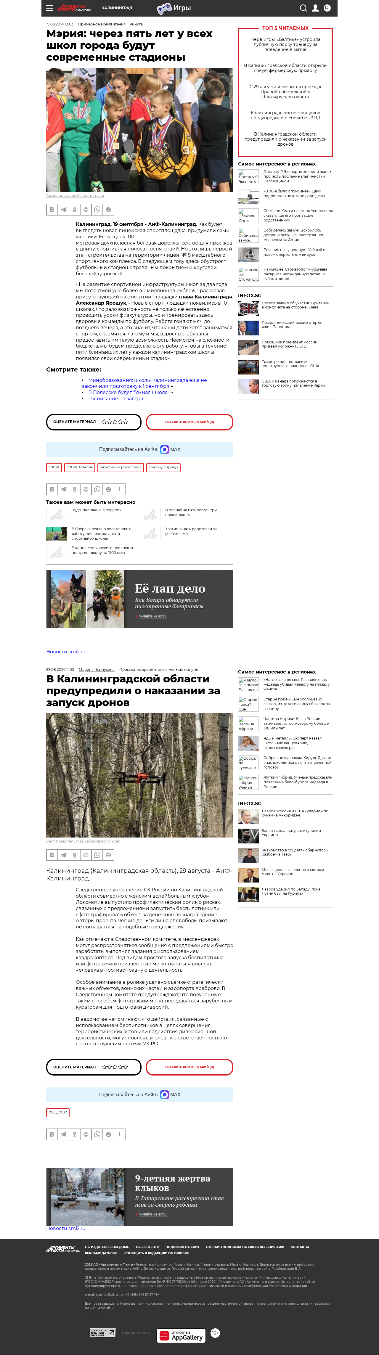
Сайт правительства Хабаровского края (83, 841)
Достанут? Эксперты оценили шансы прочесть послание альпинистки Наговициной (298, 176)
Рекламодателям (101, 1253)
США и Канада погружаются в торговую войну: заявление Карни (293, 383)
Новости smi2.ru (66, 652)
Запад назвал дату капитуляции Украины (291, 833)
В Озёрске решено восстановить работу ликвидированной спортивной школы (102, 534)
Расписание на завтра (115, 398)
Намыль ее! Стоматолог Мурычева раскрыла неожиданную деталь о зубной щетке (295, 274)
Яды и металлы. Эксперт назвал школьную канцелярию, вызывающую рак (293, 743)
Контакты (300, 1247)
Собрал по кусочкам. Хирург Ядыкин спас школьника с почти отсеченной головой (298, 762)
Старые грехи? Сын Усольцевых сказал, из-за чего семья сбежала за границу (297, 704)
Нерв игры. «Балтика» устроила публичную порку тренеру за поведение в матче (285, 44)
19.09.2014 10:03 (59, 24)
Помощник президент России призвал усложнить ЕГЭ (289, 344)
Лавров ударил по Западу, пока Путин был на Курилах (291, 891)
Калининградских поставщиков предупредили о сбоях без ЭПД (285, 115)
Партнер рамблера (136, 1333)
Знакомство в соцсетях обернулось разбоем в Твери (295, 852)
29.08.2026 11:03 (60, 669)
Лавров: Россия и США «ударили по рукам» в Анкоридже (295, 813)
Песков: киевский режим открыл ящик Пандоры (292, 325)
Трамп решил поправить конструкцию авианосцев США (290, 364)
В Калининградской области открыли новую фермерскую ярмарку (285, 68)
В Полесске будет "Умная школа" (128, 392)
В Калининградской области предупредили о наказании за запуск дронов (285, 139)
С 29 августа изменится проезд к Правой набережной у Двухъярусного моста (285, 91)
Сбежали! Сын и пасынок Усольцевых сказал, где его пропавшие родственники (298, 215)
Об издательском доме (107, 1247)
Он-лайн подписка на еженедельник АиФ (245, 1247)
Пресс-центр (147, 1247)
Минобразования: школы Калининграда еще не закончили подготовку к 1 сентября (144, 383)
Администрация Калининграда (75, 195)
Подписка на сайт (182, 1247)
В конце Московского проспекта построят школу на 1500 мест (102, 550)
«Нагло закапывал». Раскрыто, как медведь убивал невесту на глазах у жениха (297, 684)
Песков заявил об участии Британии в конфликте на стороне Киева (296, 305)
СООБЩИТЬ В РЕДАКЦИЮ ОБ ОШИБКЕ (156, 1253)
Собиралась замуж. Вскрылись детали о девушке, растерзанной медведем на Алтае (294, 235)
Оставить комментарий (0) (189, 422)
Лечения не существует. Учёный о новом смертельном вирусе (294, 252)
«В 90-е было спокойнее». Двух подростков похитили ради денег (295, 193)
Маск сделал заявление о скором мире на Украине (293, 872)
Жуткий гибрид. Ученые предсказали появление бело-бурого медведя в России (298, 782)
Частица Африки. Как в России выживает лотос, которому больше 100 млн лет (296, 723)
